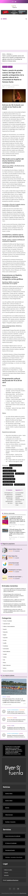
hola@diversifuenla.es (12, 880)
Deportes (7, 807)
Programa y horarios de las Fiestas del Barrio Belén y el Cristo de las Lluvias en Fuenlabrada (16, 737)
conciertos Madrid (8, 473)
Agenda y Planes (8, 793)
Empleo (4, 634)
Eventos (4, 640)
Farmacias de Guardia (10, 850)
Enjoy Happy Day (12, 556)
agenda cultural (7, 468)
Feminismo (5, 645)
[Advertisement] (14, 36)
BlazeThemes (23, 893)
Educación (5, 632)
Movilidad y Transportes (10, 821)
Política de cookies (8, 869)
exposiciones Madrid (9, 479)
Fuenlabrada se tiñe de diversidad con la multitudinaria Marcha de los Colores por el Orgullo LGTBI (16, 729)
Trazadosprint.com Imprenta (15, 569)
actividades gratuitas (15, 465)
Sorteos (4, 668)
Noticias (5, 66)
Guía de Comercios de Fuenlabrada (12, 836)
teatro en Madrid (7, 484)
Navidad (5, 654)
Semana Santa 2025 (8, 482)
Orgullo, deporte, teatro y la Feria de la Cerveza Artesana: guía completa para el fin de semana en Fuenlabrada (16, 713)
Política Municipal (9, 814)
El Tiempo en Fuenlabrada (10, 843)
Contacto (6, 872)
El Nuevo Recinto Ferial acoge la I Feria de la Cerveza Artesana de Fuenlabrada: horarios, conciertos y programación (16, 721)
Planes (10, 66)
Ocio (4, 659)
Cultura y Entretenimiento (9, 626)
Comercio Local (6, 623)
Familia (4, 643)
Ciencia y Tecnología (7, 620)
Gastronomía (6, 648)
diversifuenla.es (7, 85)
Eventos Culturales (8, 476)
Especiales (5, 637)
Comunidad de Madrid (9, 471)
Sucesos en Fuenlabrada (8, 670)
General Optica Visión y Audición (15, 549)
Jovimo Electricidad (13, 562)
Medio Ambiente (6, 651)
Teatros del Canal (19, 484)
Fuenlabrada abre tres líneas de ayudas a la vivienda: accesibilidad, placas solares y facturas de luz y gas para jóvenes (14, 611)
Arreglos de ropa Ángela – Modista (15, 576)
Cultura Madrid (20, 473)
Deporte (5, 629)
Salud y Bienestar (7, 665)
